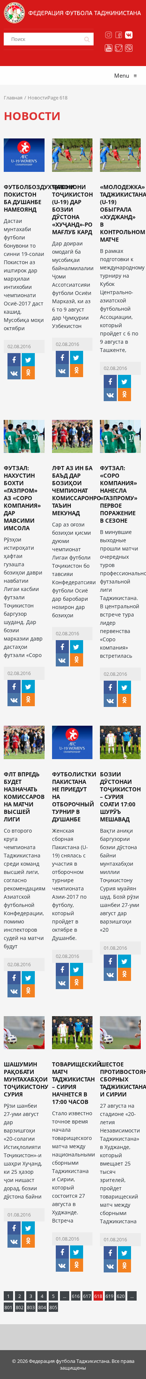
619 (109, 1296)
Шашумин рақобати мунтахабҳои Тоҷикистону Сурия (26, 1079)
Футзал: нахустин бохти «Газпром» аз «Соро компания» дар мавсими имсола (22, 498)
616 (76, 1296)
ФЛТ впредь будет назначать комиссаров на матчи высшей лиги (24, 796)
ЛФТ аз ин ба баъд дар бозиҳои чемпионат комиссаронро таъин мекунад (76, 490)
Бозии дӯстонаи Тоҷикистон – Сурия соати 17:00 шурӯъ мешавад (120, 796)
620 (121, 1296)
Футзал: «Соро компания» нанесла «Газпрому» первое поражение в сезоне (118, 494)
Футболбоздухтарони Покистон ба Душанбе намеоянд (39, 198)
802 (20, 1307)
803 (31, 1307)
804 (42, 1307)
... (64, 1296)
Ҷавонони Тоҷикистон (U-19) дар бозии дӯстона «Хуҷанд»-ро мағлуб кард (72, 209)
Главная (13, 97)
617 (87, 1296)
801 (8, 1307)
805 (53, 1307)
